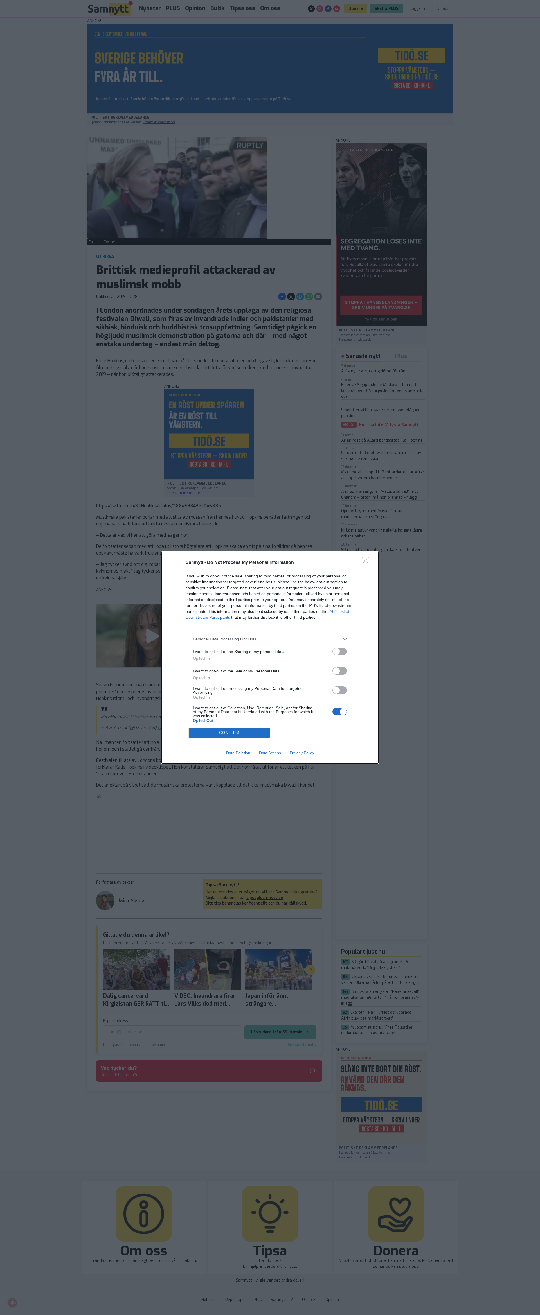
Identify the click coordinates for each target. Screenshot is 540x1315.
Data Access (270, 753)
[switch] (339, 651)
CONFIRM (229, 733)
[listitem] (270, 639)
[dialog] (270, 657)
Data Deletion (238, 753)
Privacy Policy (302, 753)
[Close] (367, 562)
